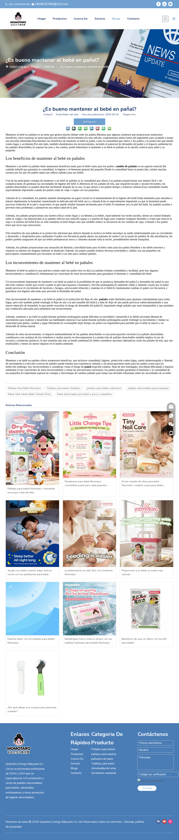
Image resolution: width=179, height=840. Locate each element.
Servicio (75, 763)
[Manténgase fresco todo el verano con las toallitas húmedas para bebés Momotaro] (89, 608)
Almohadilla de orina (103, 768)
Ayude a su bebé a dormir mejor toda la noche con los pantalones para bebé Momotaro (30, 573)
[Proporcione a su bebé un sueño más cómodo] (146, 533)
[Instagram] (170, 4)
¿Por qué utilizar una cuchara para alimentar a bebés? (32, 709)
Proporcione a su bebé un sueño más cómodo (142, 572)
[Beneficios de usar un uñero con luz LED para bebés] (146, 608)
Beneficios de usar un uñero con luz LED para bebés (144, 640)
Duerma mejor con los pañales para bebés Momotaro (31, 640)
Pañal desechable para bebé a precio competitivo (84, 394)
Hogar (74, 749)
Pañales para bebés (103, 749)
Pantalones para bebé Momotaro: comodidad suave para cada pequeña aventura (85, 484)
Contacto (76, 773)
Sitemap (129, 822)
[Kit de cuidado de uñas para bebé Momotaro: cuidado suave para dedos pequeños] (146, 444)
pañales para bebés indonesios (104, 388)
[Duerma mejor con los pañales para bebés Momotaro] (32, 608)
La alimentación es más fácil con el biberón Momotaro (89, 572)
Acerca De (77, 759)
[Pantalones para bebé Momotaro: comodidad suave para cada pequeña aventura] (89, 444)
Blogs (74, 768)
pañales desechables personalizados (148, 388)
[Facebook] (158, 4)
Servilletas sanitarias (103, 773)
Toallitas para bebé (102, 763)
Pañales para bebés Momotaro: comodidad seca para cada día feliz (31, 490)
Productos (77, 754)
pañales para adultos (103, 754)
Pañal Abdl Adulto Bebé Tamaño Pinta (29, 394)
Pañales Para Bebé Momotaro (24, 388)
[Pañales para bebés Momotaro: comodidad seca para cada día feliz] (32, 448)
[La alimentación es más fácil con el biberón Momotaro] (89, 533)
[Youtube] (164, 4)
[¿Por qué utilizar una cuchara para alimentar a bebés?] (32, 677)
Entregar (147, 788)
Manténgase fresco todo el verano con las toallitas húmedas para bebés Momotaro (88, 640)
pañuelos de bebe (102, 759)
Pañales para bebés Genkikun (63, 388)
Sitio (133, 114)
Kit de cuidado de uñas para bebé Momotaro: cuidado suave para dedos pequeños (142, 484)
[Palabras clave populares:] (165, 19)
